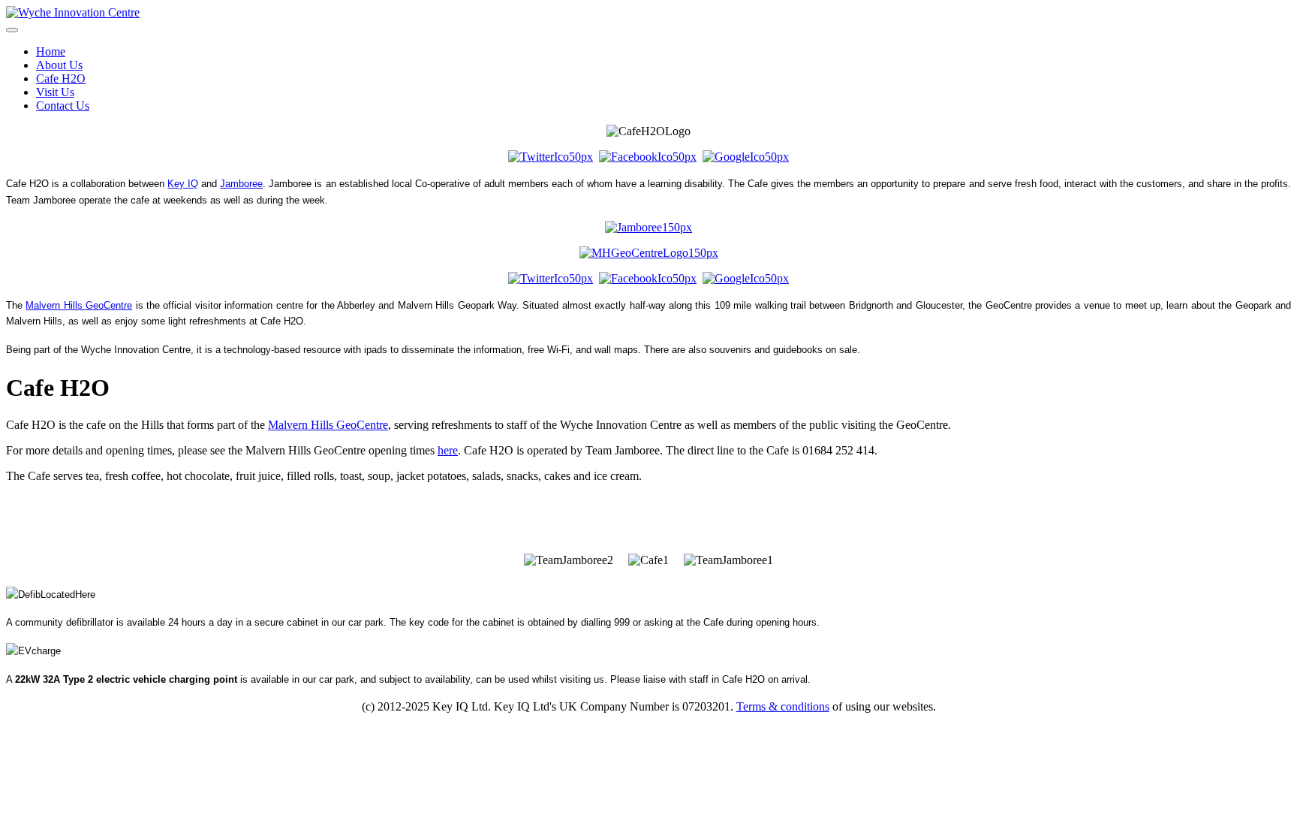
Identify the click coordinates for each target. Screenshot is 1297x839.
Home (50, 51)
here (448, 450)
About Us (59, 65)
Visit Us (55, 92)
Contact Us (62, 105)
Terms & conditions (782, 706)
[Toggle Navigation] (12, 30)
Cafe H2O (61, 78)
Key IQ (182, 183)
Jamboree (241, 183)
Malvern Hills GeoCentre (79, 305)
